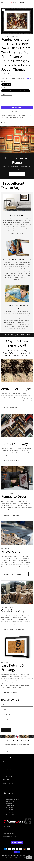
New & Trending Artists (12, 799)
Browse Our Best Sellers (10, 407)
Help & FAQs (6, 772)
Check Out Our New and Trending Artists (15, 574)
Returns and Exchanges (10, 692)
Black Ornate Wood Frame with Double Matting (15, 90)
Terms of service (8, 857)
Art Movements (10, 805)
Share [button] (4, 122)
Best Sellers (9, 803)
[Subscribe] (29, 751)
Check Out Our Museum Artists (12, 515)
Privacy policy (30, 855)
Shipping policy (17, 857)
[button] (2, 2)
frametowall (7, 855)
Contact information (26, 857)
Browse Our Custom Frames (11, 460)
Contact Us (6, 765)
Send (6, 730)
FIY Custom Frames (17, 174)
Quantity (3, 94)
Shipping (3, 75)
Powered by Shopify (14, 855)
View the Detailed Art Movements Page (14, 629)
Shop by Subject (10, 807)
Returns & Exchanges (8, 776)
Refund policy (22, 855)
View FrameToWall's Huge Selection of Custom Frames (17, 334)
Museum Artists (10, 801)
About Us (5, 762)
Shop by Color (10, 810)
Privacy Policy (6, 779)
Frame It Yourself (10, 812)
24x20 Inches (6, 84)
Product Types (10, 814)
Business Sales (7, 769)
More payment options (17, 111)
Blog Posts (9, 797)
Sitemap (5, 787)
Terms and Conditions (8, 783)
